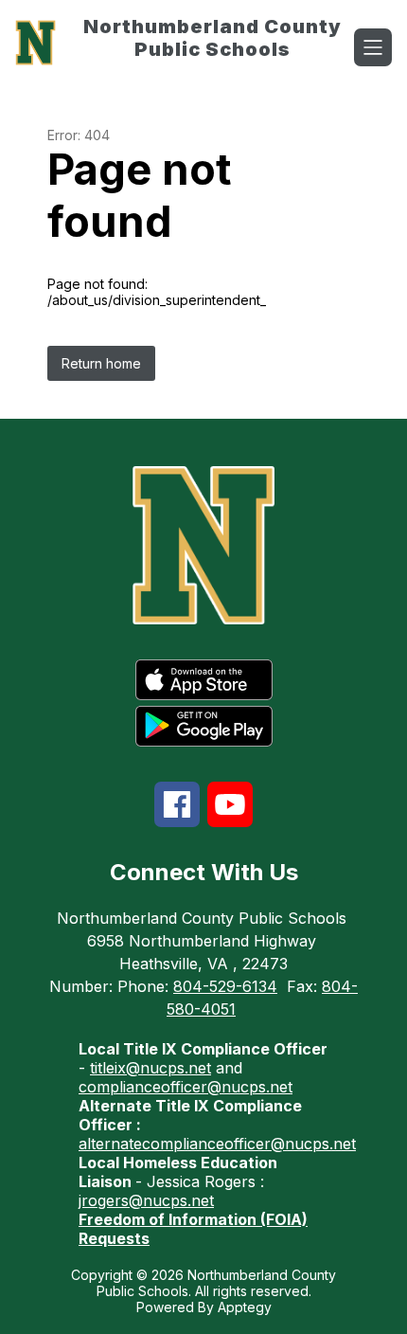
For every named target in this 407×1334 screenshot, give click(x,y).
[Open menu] (373, 47)
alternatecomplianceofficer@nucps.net (217, 1143)
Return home (101, 363)
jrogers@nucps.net (146, 1200)
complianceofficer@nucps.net (185, 1086)
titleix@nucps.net (150, 1067)
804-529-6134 (225, 986)
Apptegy (245, 1307)
